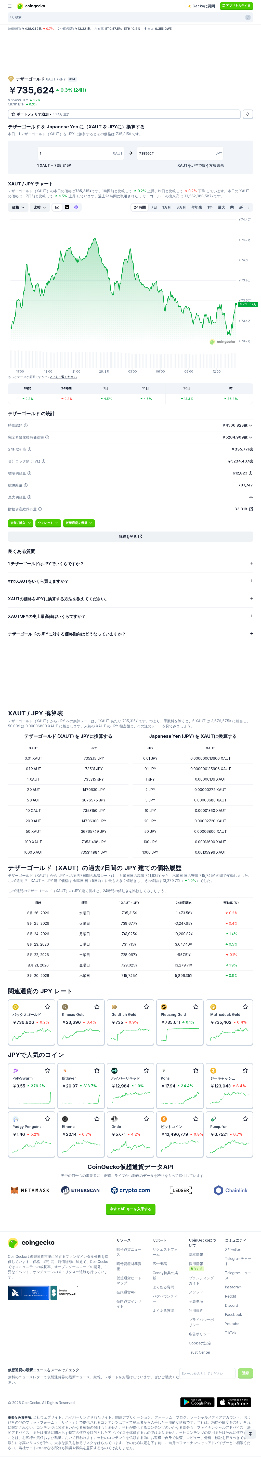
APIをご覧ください (63, 377)
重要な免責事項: (20, 1417)
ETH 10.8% (132, 29)
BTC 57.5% (113, 29)
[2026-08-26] (232, 207)
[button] (130, 537)
